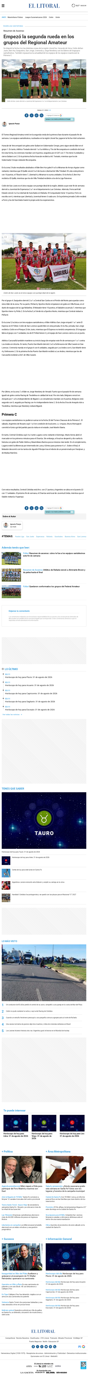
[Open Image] (5, 63)
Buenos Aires (70, 537)
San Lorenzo (82, 537)
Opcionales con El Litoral (40, 1356)
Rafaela (49, 537)
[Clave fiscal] (83, 1369)
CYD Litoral (44, 1338)
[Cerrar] (72, 119)
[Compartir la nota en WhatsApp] (36, 115)
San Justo (30, 537)
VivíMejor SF (78, 1338)
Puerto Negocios (35, 1342)
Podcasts (53, 1338)
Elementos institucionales (76, 1353)
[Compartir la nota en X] (31, 115)
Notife (45, 1342)
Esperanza (40, 537)
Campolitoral (10, 1338)
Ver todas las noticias (11, 715)
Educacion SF (53, 1342)
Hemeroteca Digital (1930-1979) (13, 1353)
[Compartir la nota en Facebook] (26, 115)
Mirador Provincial (65, 1338)
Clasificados (34, 1338)
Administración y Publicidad (55, 1353)
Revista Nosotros (22, 1338)
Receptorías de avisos (35, 1353)
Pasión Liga (19, 537)
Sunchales (59, 537)
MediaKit (54, 1356)
